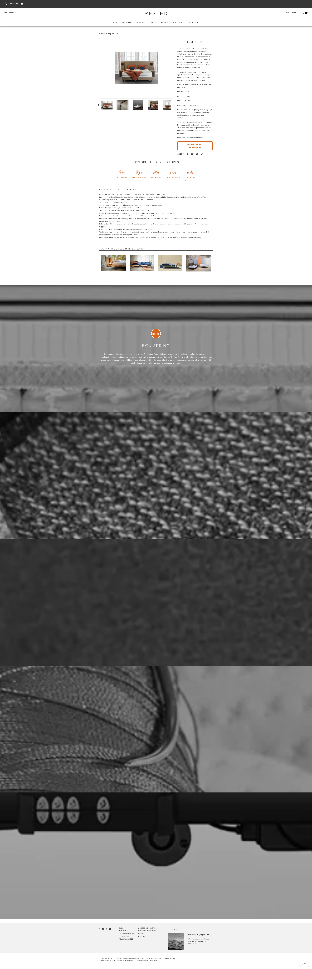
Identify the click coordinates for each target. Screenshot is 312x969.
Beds (114, 22)
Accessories (194, 22)
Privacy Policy (130, 960)
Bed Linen (178, 22)
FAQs (140, 933)
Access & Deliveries (147, 928)
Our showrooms (291, 12)
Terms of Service (142, 960)
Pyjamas (164, 22)
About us (123, 931)
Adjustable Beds (127, 939)
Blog (121, 928)
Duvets (152, 22)
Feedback (153, 960)
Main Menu (9, 12)
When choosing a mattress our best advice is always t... (200, 940)
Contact (142, 936)
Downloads (124, 936)
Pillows (140, 22)
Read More (192, 943)
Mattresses (127, 22)
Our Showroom (126, 933)
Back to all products (109, 33)
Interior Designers (147, 931)
